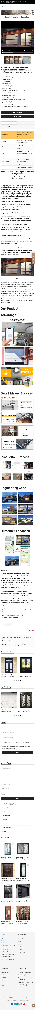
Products (20, 941)
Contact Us (21, 949)
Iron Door (4, 831)
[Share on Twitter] (27, 630)
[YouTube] (24, 1004)
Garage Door (5, 823)
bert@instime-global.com (20, 1)
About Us (20, 938)
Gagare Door (8, 624)
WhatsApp (18, 116)
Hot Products (6, 837)
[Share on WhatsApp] (31, 630)
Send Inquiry (19, 112)
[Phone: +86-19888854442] (33, 254)
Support (20, 946)
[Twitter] (15, 1004)
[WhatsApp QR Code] (33, 259)
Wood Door (4, 819)
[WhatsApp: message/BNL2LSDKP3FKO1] (33, 256)
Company (20, 944)
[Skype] (21, 1004)
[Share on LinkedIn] (29, 630)
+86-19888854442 (7, 1)
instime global (17, 997)
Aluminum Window (6, 808)
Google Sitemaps (24, 1000)
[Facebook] (12, 1004)
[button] (9, 680)
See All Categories (6, 827)
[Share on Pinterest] (33, 630)
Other (2, 985)
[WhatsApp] (19, 1004)
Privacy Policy (21, 952)
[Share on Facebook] (25, 630)
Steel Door (4, 811)
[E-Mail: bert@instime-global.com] (33, 262)
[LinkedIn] (17, 1004)
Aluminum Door (6, 815)
